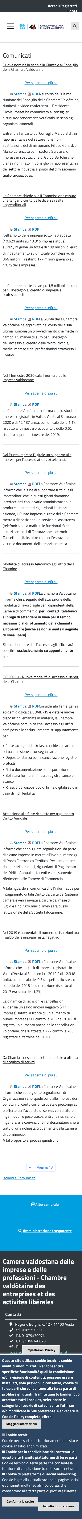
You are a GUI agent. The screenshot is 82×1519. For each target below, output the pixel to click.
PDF (35, 94)
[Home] (41, 27)
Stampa (20, 94)
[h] (75, 26)
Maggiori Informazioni (21, 1423)
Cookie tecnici (17, 1435)
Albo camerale (47, 1204)
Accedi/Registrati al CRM (62, 8)
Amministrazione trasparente (47, 1231)
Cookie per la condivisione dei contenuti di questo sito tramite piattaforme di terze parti (39, 1454)
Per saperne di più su (41, 83)
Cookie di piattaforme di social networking (41, 1474)
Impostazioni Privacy (41, 1349)
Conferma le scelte (20, 1501)
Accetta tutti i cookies (58, 1506)
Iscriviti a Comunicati (19, 1178)
